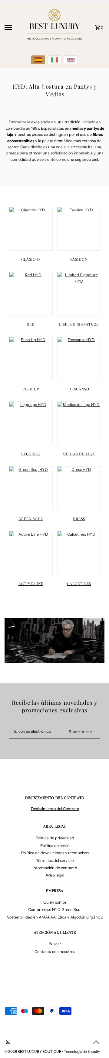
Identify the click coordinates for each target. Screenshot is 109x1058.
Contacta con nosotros (55, 951)
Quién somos (55, 902)
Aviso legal (54, 875)
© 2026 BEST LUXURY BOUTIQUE (33, 1051)
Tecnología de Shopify (82, 1051)
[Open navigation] (12, 27)
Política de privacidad (55, 838)
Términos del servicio (55, 860)
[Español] (38, 59)
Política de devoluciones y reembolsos (55, 853)
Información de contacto (55, 868)
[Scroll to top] (96, 1042)
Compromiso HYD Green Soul (54, 909)
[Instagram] (7, 1042)
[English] (71, 59)
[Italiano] (54, 59)
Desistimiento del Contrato (55, 808)
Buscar (55, 944)
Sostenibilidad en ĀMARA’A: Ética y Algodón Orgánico (55, 917)
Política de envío (54, 845)
